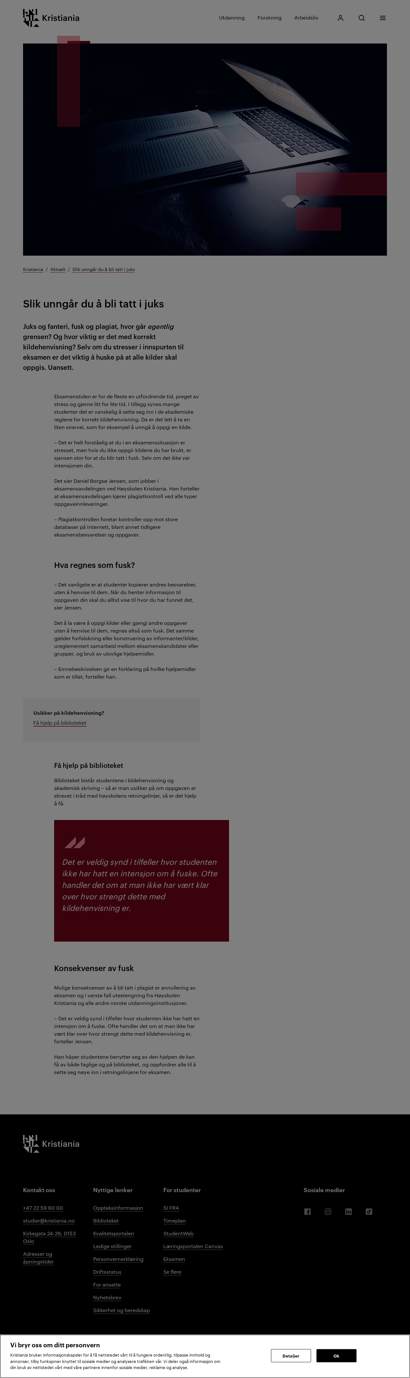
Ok (336, 1355)
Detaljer (291, 1355)
